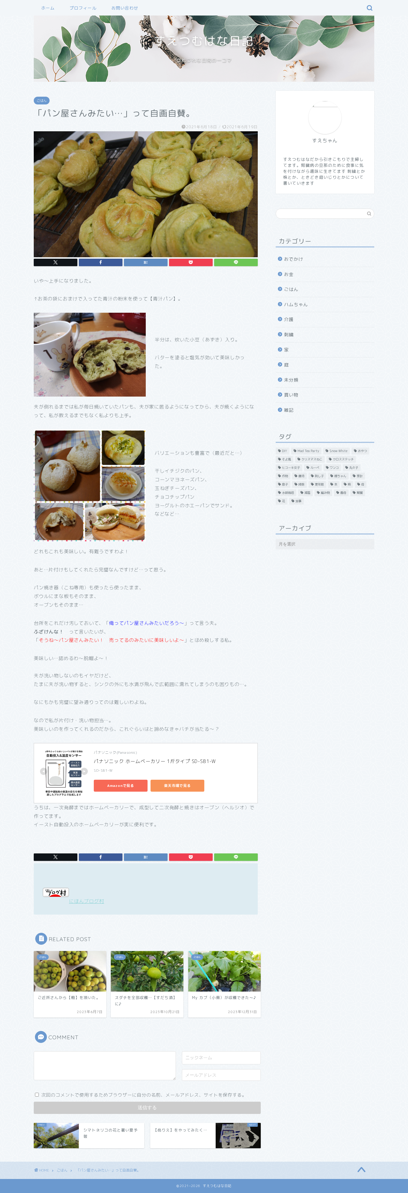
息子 (285, 484)
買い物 (291, 395)
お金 (289, 274)
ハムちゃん (296, 304)
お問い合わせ (124, 8)
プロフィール (83, 8)
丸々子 (353, 468)
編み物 (325, 493)
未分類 (291, 380)
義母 (343, 493)
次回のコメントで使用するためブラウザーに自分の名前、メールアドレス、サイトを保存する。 (144, 1095)
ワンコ (334, 468)
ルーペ (314, 468)
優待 (301, 476)
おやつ (362, 451)
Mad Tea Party (308, 451)
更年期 (319, 484)
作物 (285, 476)
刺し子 (319, 476)
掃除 (301, 484)
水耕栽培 (288, 493)
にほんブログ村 (86, 901)
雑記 (289, 410)
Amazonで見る (120, 785)
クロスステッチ (343, 459)
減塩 (307, 493)
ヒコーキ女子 (291, 468)
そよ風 (286, 459)
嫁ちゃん (340, 476)
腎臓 (360, 493)
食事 (298, 501)
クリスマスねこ (311, 459)
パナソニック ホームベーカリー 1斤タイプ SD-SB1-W (155, 761)
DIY (284, 451)
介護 (289, 319)
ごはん (42, 100)
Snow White (338, 451)
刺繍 (289, 335)
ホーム (48, 8)
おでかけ (293, 259)
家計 (360, 476)
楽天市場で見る (177, 785)
